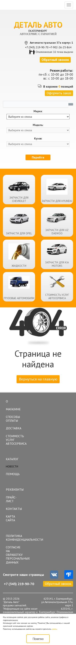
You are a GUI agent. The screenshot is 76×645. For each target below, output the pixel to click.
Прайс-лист (11, 499)
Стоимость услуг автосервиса (15, 439)
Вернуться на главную (38, 379)
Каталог (12, 459)
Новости (12, 466)
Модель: (38, 125)
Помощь (13, 474)
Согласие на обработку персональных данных (15, 554)
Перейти (38, 157)
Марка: (38, 111)
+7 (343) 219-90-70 (37, 47)
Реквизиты (15, 489)
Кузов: (38, 138)
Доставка (13, 428)
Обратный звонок (58, 583)
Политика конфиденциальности (15, 537)
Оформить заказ (59, 93)
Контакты (14, 509)
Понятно (38, 639)
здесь (54, 629)
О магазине (13, 405)
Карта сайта (10, 518)
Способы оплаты (13, 418)
